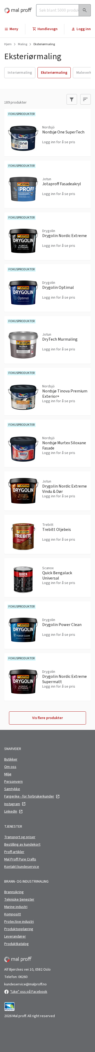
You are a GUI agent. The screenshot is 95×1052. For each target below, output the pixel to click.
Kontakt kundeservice (21, 866)
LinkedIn (10, 811)
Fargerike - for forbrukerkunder (29, 796)
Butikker (10, 759)
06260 (22, 977)
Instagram (12, 804)
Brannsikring (14, 892)
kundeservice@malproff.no (25, 984)
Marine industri (15, 907)
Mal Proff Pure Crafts (20, 859)
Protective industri (19, 921)
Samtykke (12, 789)
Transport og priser (19, 837)
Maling (22, 44)
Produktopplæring (18, 929)
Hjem (8, 44)
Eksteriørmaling (44, 44)
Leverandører (15, 936)
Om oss (10, 767)
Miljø (7, 774)
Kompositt (12, 914)
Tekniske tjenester (19, 899)
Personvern (13, 781)
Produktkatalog (16, 944)
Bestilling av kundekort (22, 844)
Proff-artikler (14, 852)
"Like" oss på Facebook (28, 992)
